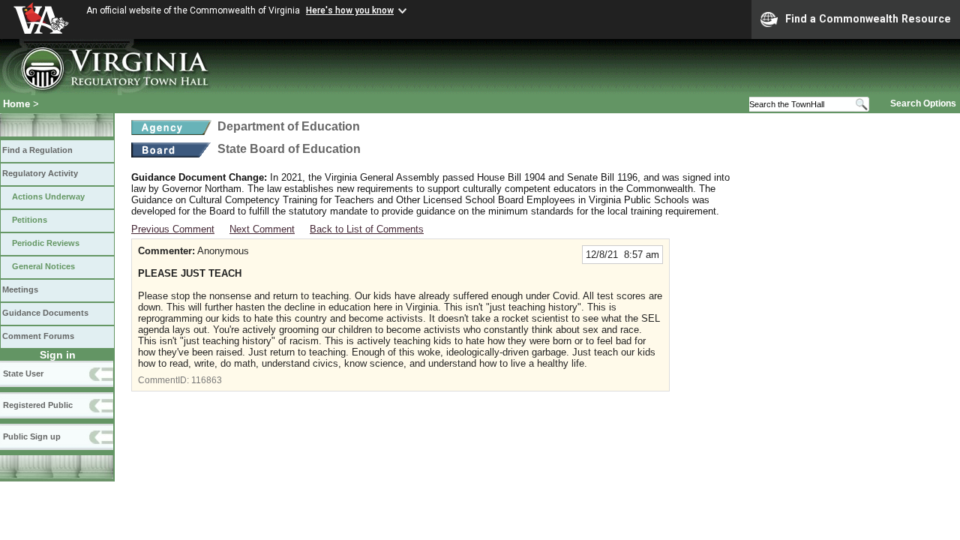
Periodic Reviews (46, 243)
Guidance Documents (45, 312)
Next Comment (262, 229)
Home (16, 104)
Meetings (20, 289)
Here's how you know (350, 10)
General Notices (43, 266)
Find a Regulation (37, 150)
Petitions (29, 219)
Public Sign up (32, 436)
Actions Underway (48, 196)
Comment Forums (38, 336)
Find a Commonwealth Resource (868, 19)
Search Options (923, 103)
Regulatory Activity (40, 173)
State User (23, 373)
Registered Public (38, 405)
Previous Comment (172, 229)
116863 (206, 380)
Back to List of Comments (367, 229)
